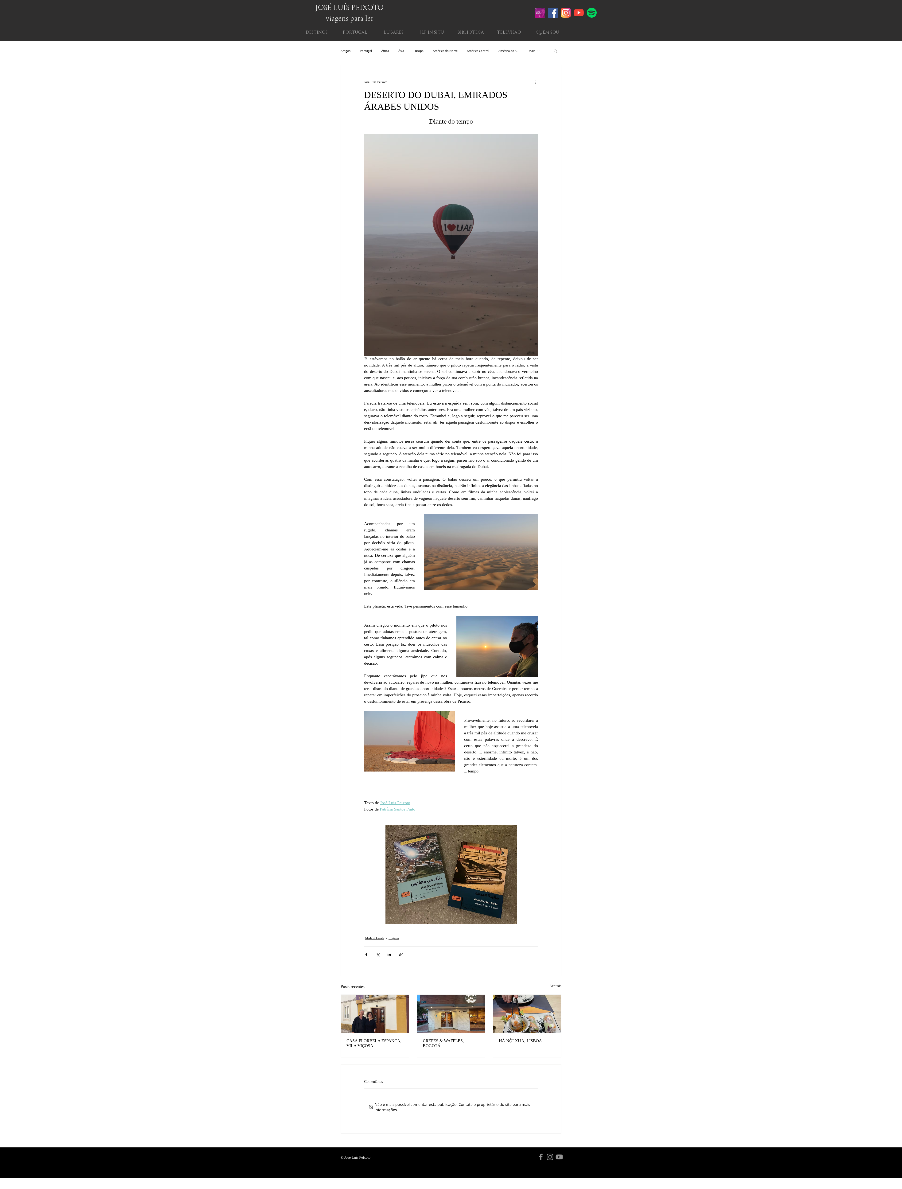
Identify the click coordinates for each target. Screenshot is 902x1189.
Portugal (366, 51)
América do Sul (508, 51)
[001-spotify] (592, 13)
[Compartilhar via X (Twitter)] (378, 954)
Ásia (401, 51)
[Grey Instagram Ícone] (550, 1157)
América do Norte (445, 51)
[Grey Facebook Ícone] (541, 1157)
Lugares (394, 938)
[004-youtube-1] (579, 13)
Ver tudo (555, 986)
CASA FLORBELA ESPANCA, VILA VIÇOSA (373, 1043)
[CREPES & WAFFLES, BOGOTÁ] (451, 1014)
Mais (532, 51)
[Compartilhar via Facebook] (366, 954)
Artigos (345, 51)
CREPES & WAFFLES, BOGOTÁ (443, 1043)
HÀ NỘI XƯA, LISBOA (520, 1040)
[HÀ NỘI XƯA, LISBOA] (527, 1014)
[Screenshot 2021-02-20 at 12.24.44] (540, 13)
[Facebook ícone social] (553, 13)
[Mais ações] (535, 82)
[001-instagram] (566, 13)
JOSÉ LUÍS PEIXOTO (349, 8)
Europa (418, 51)
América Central (478, 51)
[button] (547, 32)
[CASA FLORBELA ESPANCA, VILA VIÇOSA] (375, 1014)
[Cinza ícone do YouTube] (559, 1157)
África (385, 51)
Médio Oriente (374, 938)
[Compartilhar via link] (401, 954)
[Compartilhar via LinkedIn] (389, 954)
